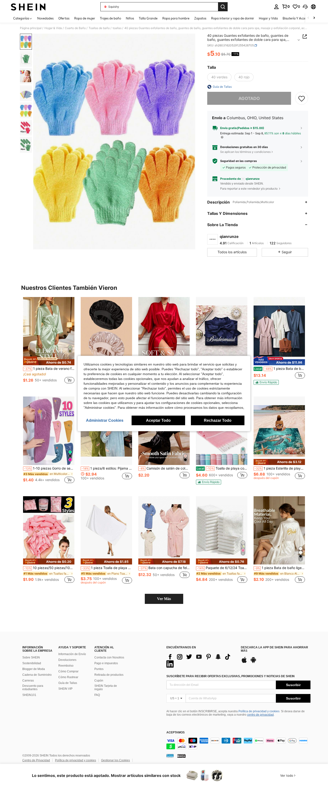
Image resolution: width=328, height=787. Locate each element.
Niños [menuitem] (130, 18)
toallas (117, 28)
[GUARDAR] (301, 98)
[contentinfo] (238, 743)
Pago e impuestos (106, 663)
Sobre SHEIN (31, 657)
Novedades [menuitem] (45, 18)
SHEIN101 (29, 695)
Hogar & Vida (53, 28)
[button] (305, 7)
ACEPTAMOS (175, 732)
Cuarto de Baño (75, 28)
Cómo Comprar (68, 671)
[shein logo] (28, 6)
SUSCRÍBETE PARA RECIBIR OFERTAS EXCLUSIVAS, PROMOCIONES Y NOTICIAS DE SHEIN (230, 676)
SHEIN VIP (65, 688)
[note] (48, 361)
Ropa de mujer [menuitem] (84, 18)
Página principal (31, 28)
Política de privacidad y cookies (258, 711)
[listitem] (48, 343)
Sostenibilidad (31, 663)
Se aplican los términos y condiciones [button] (245, 152)
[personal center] (276, 7)
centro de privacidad (260, 714)
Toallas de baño (99, 28)
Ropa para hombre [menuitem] (175, 18)
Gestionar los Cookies (115, 760)
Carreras (28, 680)
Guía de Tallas (67, 683)
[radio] (219, 77)
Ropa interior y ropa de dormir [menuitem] (232, 18)
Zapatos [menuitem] (200, 18)
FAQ (97, 695)
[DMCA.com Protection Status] (181, 755)
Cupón (98, 680)
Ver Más (164, 599)
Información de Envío (72, 654)
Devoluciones (67, 660)
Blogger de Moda (33, 669)
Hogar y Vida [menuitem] (268, 18)
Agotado (249, 98)
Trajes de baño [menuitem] (110, 18)
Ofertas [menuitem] (63, 18)
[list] (201, 660)
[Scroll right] (314, 18)
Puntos (98, 669)
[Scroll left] (308, 18)
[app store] (244, 662)
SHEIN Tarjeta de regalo (105, 687)
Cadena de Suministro (37, 674)
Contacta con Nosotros (109, 657)
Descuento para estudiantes (32, 687)
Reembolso (65, 665)
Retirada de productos (108, 674)
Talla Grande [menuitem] (148, 18)
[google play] (253, 662)
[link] (286, 6)
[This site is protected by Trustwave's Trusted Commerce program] (170, 755)
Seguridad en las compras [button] (238, 161)
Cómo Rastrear (68, 677)
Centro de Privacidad (36, 760)
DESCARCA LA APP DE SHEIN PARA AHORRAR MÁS (274, 649)
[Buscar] (223, 6)
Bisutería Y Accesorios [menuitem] (298, 18)
